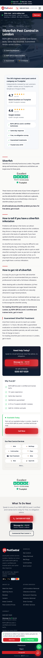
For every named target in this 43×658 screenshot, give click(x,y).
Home (4, 26)
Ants (14, 446)
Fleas (31, 451)
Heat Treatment (14, 456)
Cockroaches (14, 451)
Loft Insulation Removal (31, 588)
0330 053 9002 (34, 8)
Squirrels (31, 461)
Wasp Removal (28, 556)
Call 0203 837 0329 (23, 518)
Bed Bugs (31, 446)
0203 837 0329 (24, 8)
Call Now (21, 431)
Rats (14, 461)
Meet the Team (7, 588)
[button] (21, 15)
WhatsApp (30, 640)
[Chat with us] (38, 653)
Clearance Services (29, 592)
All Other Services (29, 605)
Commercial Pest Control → (21, 533)
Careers (5, 598)
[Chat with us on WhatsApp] (39, 646)
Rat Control (27, 553)
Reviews (5, 595)
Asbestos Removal (29, 598)
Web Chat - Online (27, 1)
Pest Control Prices (8, 605)
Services (11, 26)
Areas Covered (7, 601)
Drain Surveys (27, 601)
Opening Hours (7, 592)
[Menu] (40, 8)
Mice (31, 456)
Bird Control (27, 566)
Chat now (12, 640)
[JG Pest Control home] (7, 8)
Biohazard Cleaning (29, 595)
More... (21, 466)
